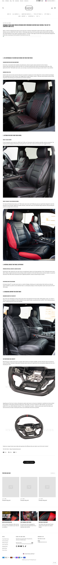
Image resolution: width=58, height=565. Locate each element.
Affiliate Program (5, 542)
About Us (21, 0)
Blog (10, 0)
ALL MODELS (16, 14)
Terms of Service (5, 544)
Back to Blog (30, 462)
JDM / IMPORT (22, 16)
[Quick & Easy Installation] (10, 516)
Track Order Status (5, 539)
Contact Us (26, 0)
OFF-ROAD (47, 14)
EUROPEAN (31, 16)
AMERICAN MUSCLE (26, 14)
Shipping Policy (5, 546)
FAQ (13, 0)
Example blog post (6, 500)
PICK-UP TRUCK (38, 14)
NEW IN (9, 14)
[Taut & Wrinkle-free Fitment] (29, 516)
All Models (7, 0)
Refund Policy (4, 548)
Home (3, 0)
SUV (37, 16)
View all (53, 473)
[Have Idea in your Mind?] (47, 516)
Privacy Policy (4, 550)
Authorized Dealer (5, 540)
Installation (17, 0)
